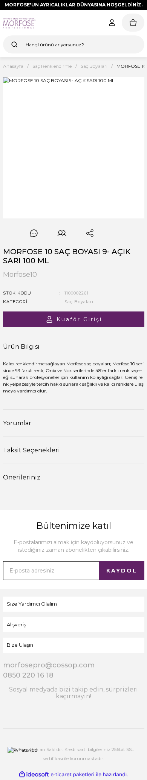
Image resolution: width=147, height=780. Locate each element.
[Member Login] (112, 23)
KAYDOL (121, 570)
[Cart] (133, 23)
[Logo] (19, 23)
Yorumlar (17, 423)
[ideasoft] (34, 774)
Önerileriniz (21, 477)
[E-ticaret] (73, 774)
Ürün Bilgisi (21, 346)
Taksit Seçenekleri (31, 450)
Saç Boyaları (78, 301)
